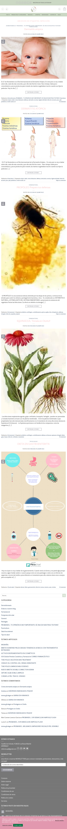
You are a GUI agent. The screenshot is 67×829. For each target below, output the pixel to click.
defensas (26, 100)
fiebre (63, 435)
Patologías (4, 622)
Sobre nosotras (6, 781)
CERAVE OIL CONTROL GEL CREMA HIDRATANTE (18, 663)
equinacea (54, 435)
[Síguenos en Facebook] (17, 2)
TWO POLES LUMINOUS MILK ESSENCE (15, 666)
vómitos (54, 587)
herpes (6, 437)
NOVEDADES (45, 14)
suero (50, 587)
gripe (2, 437)
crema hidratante (19, 100)
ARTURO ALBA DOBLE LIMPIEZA (12, 673)
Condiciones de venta (8, 794)
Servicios (4, 801)
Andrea (3, 691)
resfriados (15, 437)
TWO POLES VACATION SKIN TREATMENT (16, 660)
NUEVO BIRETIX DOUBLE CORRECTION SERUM (17, 670)
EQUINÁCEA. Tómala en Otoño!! (33, 320)
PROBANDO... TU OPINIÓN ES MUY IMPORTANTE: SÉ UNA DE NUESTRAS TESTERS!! (39, 25)
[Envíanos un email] (25, 2)
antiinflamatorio (37, 312)
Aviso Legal (5, 785)
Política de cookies (7, 798)
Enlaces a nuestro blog (8, 609)
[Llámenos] (28, 2)
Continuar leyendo (33, 92)
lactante (54, 100)
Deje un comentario (61, 180)
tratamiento (21, 437)
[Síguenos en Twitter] (24, 748)
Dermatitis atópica (33, 29)
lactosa (42, 587)
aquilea (47, 312)
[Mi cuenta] (6, 9)
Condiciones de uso (7, 791)
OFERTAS (37, 14)
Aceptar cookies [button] (18, 825)
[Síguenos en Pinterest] (30, 2)
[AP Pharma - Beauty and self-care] (33, 9)
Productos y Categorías (19, 14)
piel (60, 100)
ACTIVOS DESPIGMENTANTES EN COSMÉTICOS (18, 653)
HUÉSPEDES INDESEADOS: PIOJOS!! (20, 691)
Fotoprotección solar (7, 615)
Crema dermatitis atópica (9, 687)
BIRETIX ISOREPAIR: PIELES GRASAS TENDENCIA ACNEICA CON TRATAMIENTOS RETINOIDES (29, 649)
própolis (18, 314)
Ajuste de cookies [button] (7, 825)
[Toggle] (65, 801)
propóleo (13, 314)
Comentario (62, 101)
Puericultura (33, 26)
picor (58, 100)
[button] (2, 9)
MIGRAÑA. (5, 645)
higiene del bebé (43, 100)
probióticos (4, 101)
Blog (59, 14)
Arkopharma (55, 312)
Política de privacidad (8, 788)
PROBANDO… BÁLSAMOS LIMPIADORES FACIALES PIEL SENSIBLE (36, 726)
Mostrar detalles (59, 820)
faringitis (3, 314)
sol (15, 101)
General (3, 618)
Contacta (53, 14)
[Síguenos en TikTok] (22, 2)
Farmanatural (33, 185)
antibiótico (23, 312)
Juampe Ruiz (40, 34)
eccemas (36, 100)
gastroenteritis (31, 587)
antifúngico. (30, 312)
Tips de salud (34, 441)
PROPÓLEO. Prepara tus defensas (33, 187)
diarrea (22, 587)
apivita (43, 312)
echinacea (48, 435)
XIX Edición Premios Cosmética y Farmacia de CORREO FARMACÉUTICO (25, 656)
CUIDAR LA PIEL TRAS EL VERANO (13, 676)
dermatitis (31, 100)
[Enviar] (64, 595)
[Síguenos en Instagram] (19, 2)
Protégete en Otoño (20, 704)
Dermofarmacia (11, 25)
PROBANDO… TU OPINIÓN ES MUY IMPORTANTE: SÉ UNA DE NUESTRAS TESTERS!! (29, 625)
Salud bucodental (7, 631)
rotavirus (46, 587)
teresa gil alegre (6, 695)
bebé (13, 100)
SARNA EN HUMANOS (21, 695)
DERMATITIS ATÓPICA (33, 108)
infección (49, 100)
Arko (50, 312)
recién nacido (10, 101)
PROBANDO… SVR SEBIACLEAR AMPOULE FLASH (39, 717)
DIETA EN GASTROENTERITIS (33, 443)
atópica (10, 100)
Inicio (8, 14)
